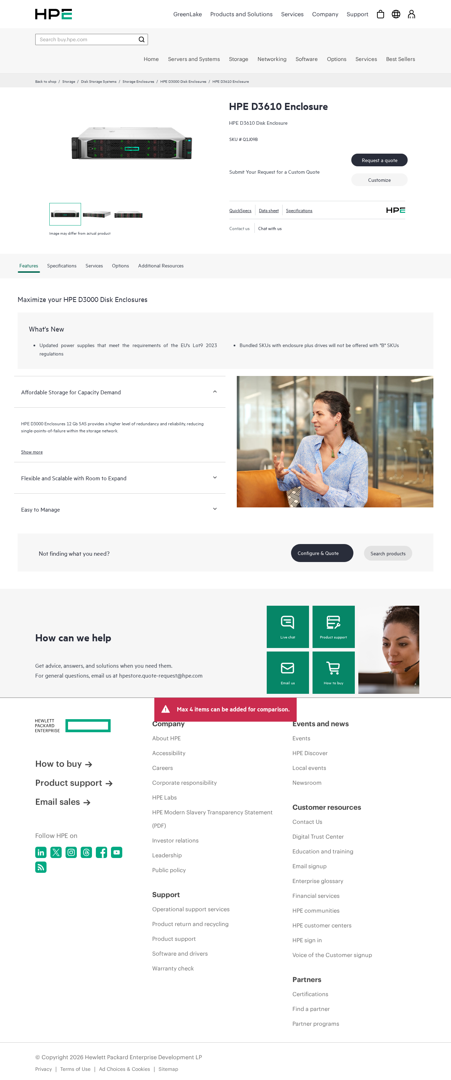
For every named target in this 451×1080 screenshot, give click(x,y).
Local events (309, 767)
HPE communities (316, 910)
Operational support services (191, 909)
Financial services (316, 895)
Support (358, 14)
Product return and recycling (190, 923)
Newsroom (307, 782)
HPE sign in (307, 940)
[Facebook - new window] (101, 852)
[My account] (411, 14)
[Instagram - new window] (71, 852)
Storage (68, 81)
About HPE (166, 738)
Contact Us (307, 821)
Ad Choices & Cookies (124, 1069)
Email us (288, 682)
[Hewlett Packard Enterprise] (53, 14)
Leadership (167, 855)
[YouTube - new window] (116, 852)
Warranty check (173, 968)
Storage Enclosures (138, 81)
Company (325, 14)
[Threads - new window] (86, 852)
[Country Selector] (396, 14)
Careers (162, 767)
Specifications (299, 210)
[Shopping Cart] (380, 14)
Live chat (287, 637)
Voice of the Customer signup (332, 954)
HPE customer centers (322, 925)
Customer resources (326, 807)
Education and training (322, 851)
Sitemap (168, 1069)
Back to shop (45, 81)
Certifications (310, 994)
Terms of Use (75, 1069)
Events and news (320, 723)
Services (292, 14)
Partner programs (315, 1023)
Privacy (43, 1069)
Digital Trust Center (318, 836)
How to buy (333, 682)
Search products (388, 553)
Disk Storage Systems (99, 81)
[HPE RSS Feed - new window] (41, 867)
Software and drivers (180, 953)
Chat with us (270, 228)
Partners (306, 979)
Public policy (169, 870)
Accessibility (168, 753)
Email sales (57, 801)
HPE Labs (164, 797)
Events (301, 738)
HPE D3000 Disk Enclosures (183, 81)
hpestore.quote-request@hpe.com (161, 675)
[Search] (141, 39)
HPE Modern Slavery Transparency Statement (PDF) (212, 819)
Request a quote (379, 159)
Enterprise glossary (317, 880)
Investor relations (175, 840)
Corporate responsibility (184, 782)
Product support (333, 637)
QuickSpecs (240, 210)
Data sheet (269, 210)
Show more (32, 451)
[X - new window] (56, 852)
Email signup (309, 866)
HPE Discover (310, 753)
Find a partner (311, 1008)
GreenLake (187, 14)
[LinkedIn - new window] (41, 852)
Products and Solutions (241, 14)
